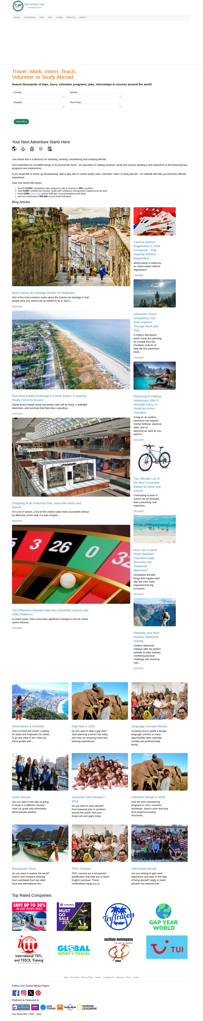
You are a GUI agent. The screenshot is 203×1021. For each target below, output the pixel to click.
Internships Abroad (143, 868)
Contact (136, 977)
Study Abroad (21, 797)
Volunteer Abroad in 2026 (148, 797)
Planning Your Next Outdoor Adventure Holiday (146, 637)
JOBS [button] (41, 17)
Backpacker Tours (24, 868)
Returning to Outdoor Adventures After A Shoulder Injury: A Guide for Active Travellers (147, 404)
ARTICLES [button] (71, 17)
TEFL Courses (81, 868)
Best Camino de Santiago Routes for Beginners (43, 292)
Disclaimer (75, 977)
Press (128, 977)
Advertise (120, 977)
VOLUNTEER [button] (29, 17)
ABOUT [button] (82, 17)
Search (98, 977)
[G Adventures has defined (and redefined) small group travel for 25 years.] (74, 917)
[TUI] (167, 948)
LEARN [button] (59, 17)
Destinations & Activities (28, 726)
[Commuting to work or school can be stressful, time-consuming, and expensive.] (155, 459)
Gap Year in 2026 (83, 726)
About (66, 977)
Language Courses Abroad (149, 726)
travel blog (36, 193)
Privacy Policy (87, 977)
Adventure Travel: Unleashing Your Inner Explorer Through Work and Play (146, 322)
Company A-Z (108, 977)
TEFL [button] (50, 17)
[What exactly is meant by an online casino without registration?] (155, 222)
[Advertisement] (101, 41)
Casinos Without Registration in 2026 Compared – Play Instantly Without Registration (147, 250)
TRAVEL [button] (17, 17)
